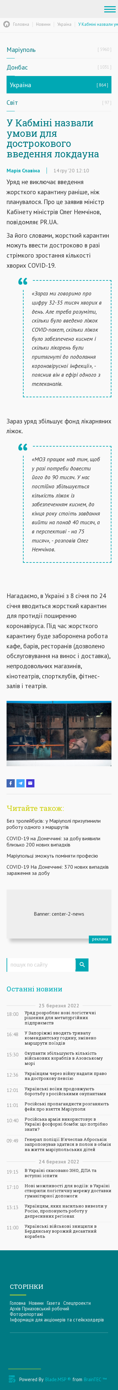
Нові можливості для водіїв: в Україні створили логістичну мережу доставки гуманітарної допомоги (68, 1190)
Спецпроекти (77, 1303)
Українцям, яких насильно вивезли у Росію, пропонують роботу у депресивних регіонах (66, 1211)
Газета (53, 1303)
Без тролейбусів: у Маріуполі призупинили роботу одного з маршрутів (54, 823)
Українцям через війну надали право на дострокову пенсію (66, 1076)
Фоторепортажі (26, 1314)
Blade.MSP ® (58, 1379)
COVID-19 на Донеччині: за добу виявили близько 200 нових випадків (53, 841)
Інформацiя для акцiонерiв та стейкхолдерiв (57, 1320)
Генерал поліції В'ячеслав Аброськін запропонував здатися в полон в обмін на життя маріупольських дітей (68, 1144)
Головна (18, 1303)
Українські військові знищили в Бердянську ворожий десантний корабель (61, 1231)
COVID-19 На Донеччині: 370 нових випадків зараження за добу (58, 869)
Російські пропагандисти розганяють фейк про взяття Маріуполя (67, 1106)
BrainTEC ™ (95, 1379)
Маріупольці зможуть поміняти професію (52, 855)
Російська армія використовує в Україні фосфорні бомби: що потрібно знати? (66, 1124)
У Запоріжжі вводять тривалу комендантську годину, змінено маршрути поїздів (60, 1038)
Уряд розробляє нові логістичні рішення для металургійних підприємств (60, 1017)
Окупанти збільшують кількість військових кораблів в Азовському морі (64, 1058)
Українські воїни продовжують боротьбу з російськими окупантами (65, 1091)
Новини (36, 1303)
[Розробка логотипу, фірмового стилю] (59, 914)
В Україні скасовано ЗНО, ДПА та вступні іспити (60, 1173)
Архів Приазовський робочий (39, 1308)
